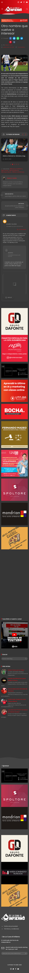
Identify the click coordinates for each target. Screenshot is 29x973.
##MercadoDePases (18, 172)
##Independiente (6, 172)
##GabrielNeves (14, 170)
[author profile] (4, 178)
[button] (10, 38)
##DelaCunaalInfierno (16, 169)
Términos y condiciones (11, 929)
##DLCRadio (4, 170)
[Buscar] (27, 9)
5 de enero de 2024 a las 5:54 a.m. (14, 226)
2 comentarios (21, 47)
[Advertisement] (14, 564)
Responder (22, 229)
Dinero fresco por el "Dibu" (16, 670)
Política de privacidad (11, 926)
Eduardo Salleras (11, 224)
